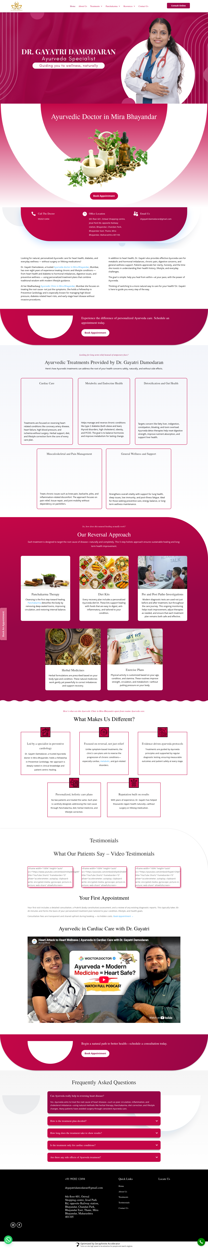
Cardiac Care (46, 383)
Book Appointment (104, 195)
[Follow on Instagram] (13, 1225)
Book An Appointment (3, 624)
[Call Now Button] (201, 1242)
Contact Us (143, 6)
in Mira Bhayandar (65, 286)
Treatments (95, 6)
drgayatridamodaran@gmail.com (155, 219)
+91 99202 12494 (75, 1179)
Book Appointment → (123, 916)
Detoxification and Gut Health (161, 383)
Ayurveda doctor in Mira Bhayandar (71, 267)
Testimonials (124, 1202)
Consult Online (178, 5)
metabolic (105, 761)
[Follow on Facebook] (19, 1225)
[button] (8, 1240)
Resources (128, 6)
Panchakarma (112, 6)
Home (72, 6)
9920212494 (43, 219)
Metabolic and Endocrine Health (104, 383)
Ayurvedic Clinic (48, 286)
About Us (83, 6)
